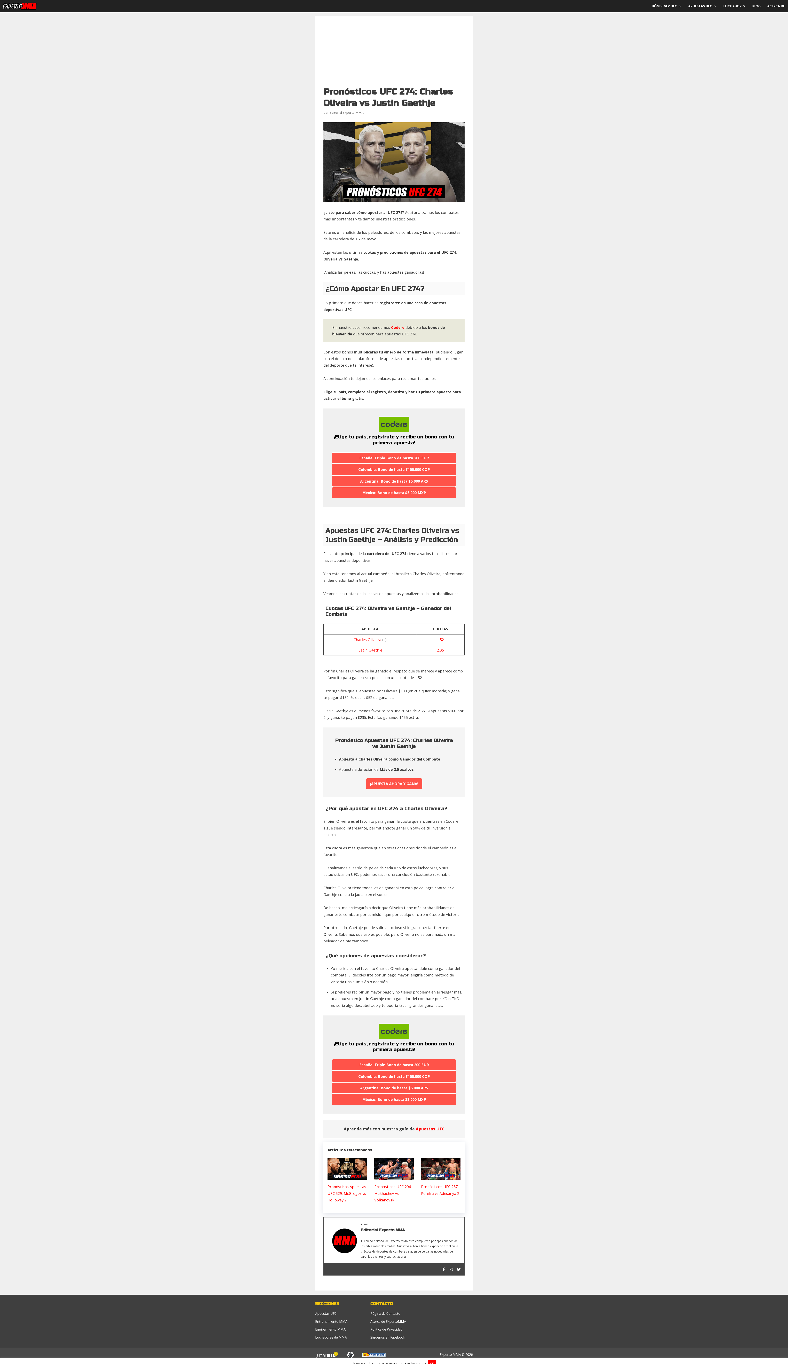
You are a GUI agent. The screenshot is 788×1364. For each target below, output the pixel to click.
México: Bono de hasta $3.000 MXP (394, 492)
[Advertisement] (394, 55)
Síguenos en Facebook (387, 1337)
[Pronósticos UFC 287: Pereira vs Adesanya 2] (440, 1176)
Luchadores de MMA (331, 1337)
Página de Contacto (385, 1313)
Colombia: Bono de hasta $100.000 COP (394, 469)
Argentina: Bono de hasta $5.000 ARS (394, 481)
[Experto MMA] (22, 6)
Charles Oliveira (367, 639)
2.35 (440, 650)
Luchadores (734, 6)
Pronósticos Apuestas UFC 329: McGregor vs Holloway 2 (347, 1193)
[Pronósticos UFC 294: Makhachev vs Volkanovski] (394, 1176)
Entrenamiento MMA (331, 1321)
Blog (756, 6)
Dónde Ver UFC (664, 6)
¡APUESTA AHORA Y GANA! (394, 783)
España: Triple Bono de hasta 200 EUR (394, 457)
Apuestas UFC (700, 6)
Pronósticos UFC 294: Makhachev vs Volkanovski (393, 1193)
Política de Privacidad (386, 1329)
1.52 (440, 639)
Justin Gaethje (369, 650)
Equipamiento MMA (330, 1329)
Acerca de (776, 6)
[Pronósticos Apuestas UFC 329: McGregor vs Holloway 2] (347, 1176)
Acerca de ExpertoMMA (388, 1321)
